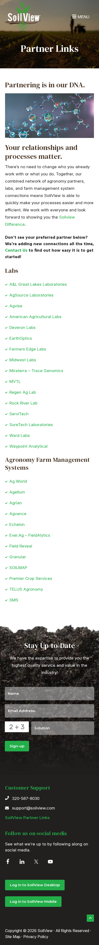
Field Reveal (20, 546)
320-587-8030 (25, 798)
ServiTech (19, 413)
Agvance (17, 513)
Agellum (17, 492)
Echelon (17, 524)
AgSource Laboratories (31, 295)
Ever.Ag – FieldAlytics (29, 535)
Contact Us (16, 250)
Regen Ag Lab (22, 392)
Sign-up (17, 746)
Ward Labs (19, 435)
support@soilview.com (33, 808)
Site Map (12, 936)
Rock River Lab (23, 403)
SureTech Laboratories (31, 424)
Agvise (15, 305)
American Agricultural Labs (35, 316)
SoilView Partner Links (27, 817)
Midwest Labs (22, 359)
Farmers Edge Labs (27, 349)
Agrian (15, 502)
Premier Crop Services (30, 578)
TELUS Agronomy (26, 589)
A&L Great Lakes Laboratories (38, 284)
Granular (17, 556)
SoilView (23, 16)
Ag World (18, 481)
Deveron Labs (22, 327)
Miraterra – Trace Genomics (36, 370)
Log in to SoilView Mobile (33, 901)
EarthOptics (20, 338)
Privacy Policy (35, 936)
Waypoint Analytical (28, 446)
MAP (22, 567)
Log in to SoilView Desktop (35, 885)
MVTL (15, 381)
